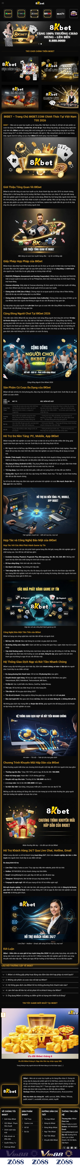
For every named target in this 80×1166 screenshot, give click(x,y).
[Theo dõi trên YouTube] (75, 1148)
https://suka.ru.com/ (69, 1124)
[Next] (76, 33)
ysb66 (51, 1099)
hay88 (56, 1099)
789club (69, 1097)
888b (58, 1097)
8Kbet (25, 1078)
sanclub (52, 1097)
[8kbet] (40, 3)
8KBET (5, 125)
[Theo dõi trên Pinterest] (68, 1148)
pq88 (25, 1099)
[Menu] (3, 3)
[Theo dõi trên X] (64, 1148)
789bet (63, 1097)
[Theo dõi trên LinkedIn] (72, 1148)
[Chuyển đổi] (4, 975)
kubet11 (31, 1099)
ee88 (47, 1097)
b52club (45, 1099)
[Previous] (4, 33)
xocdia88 (37, 1099)
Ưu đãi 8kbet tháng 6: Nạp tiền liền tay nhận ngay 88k (40, 1061)
